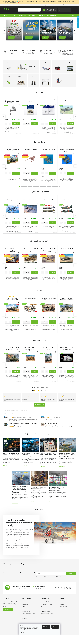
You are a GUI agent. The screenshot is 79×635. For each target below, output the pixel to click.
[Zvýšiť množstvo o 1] (10, 124)
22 (57, 186)
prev (3, 116)
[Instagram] (67, 588)
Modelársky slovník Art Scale (46, 604)
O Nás (4, 5)
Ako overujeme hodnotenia (9, 413)
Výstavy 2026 (43, 609)
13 (42, 186)
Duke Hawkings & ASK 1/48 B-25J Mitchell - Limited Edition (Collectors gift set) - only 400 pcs (23, 424)
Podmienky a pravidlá (26, 611)
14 (44, 186)
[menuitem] (5, 15)
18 (50, 186)
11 (38, 186)
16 (47, 186)
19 (52, 186)
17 (49, 186)
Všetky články (39, 509)
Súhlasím (55, 627)
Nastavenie (24, 633)
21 (56, 186)
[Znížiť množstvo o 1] (6, 124)
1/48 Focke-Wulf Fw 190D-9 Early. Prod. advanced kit (58, 416)
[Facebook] (64, 588)
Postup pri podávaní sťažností (27, 616)
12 (40, 186)
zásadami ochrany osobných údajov (54, 576)
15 (45, 186)
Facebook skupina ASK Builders (47, 613)
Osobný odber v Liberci (45, 611)
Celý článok (5, 466)
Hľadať (39, 10)
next (75, 116)
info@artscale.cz (40, 586)
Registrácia (73, 5)
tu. (29, 630)
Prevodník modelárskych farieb (47, 602)
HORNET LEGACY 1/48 (51, 423)
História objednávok (63, 606)
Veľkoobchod (24, 618)
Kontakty (18, 5)
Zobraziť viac (39, 405)
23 (59, 186)
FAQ (42, 606)
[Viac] (72, 15)
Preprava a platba (25, 5)
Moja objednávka (11, 5)
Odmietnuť (45, 627)
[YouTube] (70, 588)
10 (37, 186)
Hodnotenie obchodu (39, 387)
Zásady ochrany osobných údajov (28, 613)
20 (54, 186)
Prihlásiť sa (70, 573)
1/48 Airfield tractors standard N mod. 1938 (19, 416)
